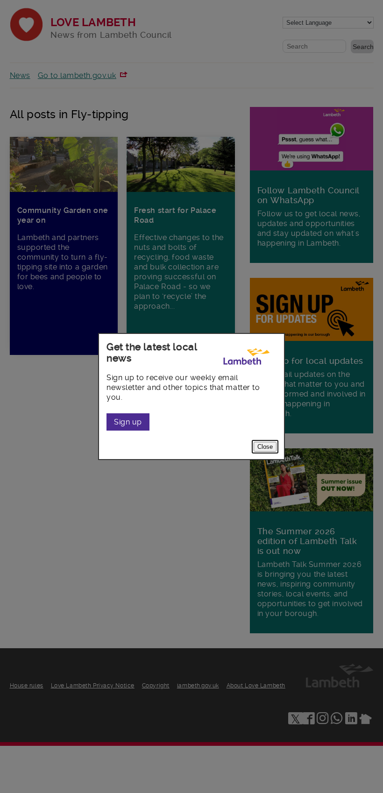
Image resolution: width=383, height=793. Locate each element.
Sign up (128, 422)
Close (265, 446)
